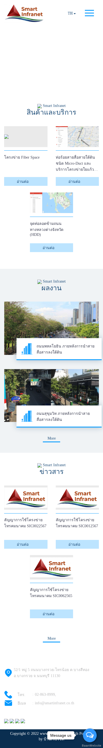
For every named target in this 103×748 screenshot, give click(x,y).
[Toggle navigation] (89, 14)
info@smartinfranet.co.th (54, 703)
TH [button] (71, 13)
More (52, 438)
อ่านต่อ (23, 182)
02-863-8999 (45, 694)
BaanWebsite (90, 745)
